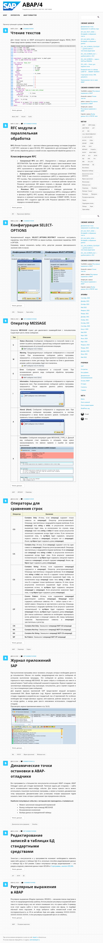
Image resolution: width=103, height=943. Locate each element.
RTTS (83, 155)
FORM (91, 143)
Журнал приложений (29, 754)
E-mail (87, 414)
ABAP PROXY (85, 128)
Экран (91, 206)
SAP (82, 366)
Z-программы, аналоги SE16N (62, 866)
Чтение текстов (25, 32)
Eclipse (91, 140)
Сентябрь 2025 (85, 298)
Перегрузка (20, 312)
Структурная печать (87, 203)
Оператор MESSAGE (28, 323)
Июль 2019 (84, 338)
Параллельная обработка (23, 214)
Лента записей (85, 402)
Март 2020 (84, 335)
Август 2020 (84, 329)
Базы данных (85, 167)
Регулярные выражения (24, 924)
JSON (90, 146)
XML (83, 161)
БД (23, 875)
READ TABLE (92, 152)
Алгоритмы (84, 369)
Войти (82, 399)
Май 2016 (84, 357)
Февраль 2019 (85, 345)
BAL (13, 754)
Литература (15, 15)
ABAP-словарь (91, 125)
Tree (94, 158)
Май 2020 (84, 332)
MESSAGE (20, 492)
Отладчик (34, 824)
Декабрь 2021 (85, 317)
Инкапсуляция (85, 182)
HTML (83, 146)
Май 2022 (84, 307)
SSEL (13, 312)
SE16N (18, 875)
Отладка (83, 384)
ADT (93, 128)
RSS (86, 419)
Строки (29, 649)
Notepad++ (93, 149)
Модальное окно (41, 754)
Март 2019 (84, 341)
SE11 (89, 155)
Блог (5, 15)
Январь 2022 (85, 313)
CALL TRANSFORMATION (89, 134)
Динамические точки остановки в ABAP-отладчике (31, 771)
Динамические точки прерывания (20, 824)
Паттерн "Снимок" (87, 191)
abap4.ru (35, 937)
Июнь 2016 (84, 354)
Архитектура (85, 164)
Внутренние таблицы (87, 170)
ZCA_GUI (90, 161)
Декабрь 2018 (85, 351)
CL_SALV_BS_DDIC (87, 137)
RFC (13, 214)
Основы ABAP (85, 381)
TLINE (30, 116)
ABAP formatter (30, 15)
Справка (83, 390)
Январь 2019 (85, 348)
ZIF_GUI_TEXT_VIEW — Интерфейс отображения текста (88, 34)
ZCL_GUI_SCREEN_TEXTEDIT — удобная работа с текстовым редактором (90, 49)
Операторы (29, 492)
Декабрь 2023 (85, 301)
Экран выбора (29, 312)
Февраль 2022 (85, 310)
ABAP (13, 492)
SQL (83, 158)
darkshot (84, 140)
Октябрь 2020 (85, 323)
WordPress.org (85, 408)
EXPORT (84, 143)
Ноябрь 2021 (85, 320)
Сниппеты (84, 387)
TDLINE (23, 116)
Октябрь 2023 (85, 304)
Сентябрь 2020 (85, 326)
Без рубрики (84, 372)
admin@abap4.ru (35, 940)
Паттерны (85, 194)
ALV (13, 875)
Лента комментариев (87, 405)
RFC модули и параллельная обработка (24, 133)
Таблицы (84, 206)
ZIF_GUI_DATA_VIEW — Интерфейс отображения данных (88, 41)
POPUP (19, 754)
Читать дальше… (17, 110)
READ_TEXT (15, 116)
